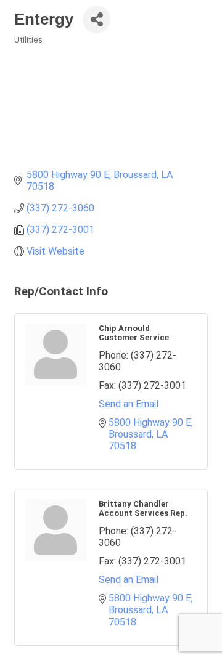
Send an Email (128, 404)
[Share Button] (96, 19)
